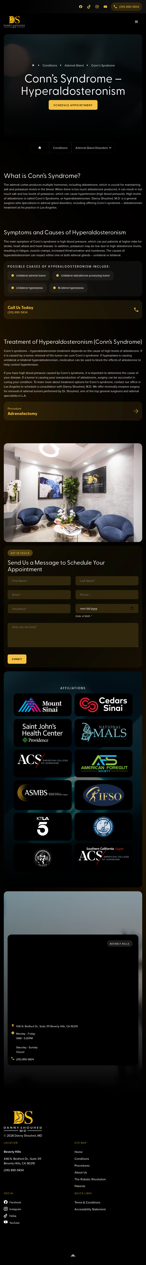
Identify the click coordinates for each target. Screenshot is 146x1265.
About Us (81, 1172)
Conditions (50, 65)
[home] (14, 22)
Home (79, 1152)
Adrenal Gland (74, 65)
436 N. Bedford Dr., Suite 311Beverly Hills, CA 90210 (22, 1161)
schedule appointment (73, 105)
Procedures (82, 1165)
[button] (136, 22)
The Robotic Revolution (90, 1179)
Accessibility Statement (90, 1209)
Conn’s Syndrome (103, 65)
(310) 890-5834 (14, 1170)
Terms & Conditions (87, 1202)
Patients (80, 1186)
